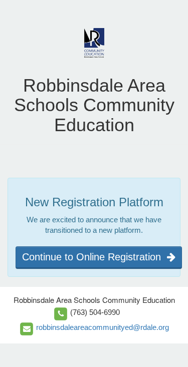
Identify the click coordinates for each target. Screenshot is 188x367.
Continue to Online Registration (94, 256)
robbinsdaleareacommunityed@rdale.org (102, 327)
